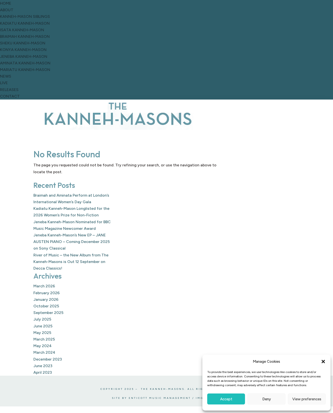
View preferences (306, 399)
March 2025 (44, 339)
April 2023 (42, 372)
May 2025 (42, 332)
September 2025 (48, 312)
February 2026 (46, 293)
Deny (266, 399)
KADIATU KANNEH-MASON (25, 23)
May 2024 (42, 345)
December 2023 (47, 359)
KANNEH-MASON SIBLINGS (25, 16)
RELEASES (9, 89)
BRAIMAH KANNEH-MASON (25, 36)
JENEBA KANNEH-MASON (23, 56)
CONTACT (10, 96)
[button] (323, 361)
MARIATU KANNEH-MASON (25, 69)
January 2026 (46, 299)
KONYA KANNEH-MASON (23, 49)
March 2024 (44, 352)
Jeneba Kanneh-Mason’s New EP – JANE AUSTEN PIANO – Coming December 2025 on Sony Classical (71, 242)
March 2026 (44, 286)
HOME (5, 3)
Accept (226, 399)
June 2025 (42, 326)
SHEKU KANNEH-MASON (22, 43)
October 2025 (46, 306)
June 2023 (42, 365)
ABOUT (6, 10)
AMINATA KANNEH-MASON (25, 63)
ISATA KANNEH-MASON (22, 30)
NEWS (5, 76)
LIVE (4, 83)
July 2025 (42, 319)
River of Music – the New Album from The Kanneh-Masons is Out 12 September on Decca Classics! (70, 262)
